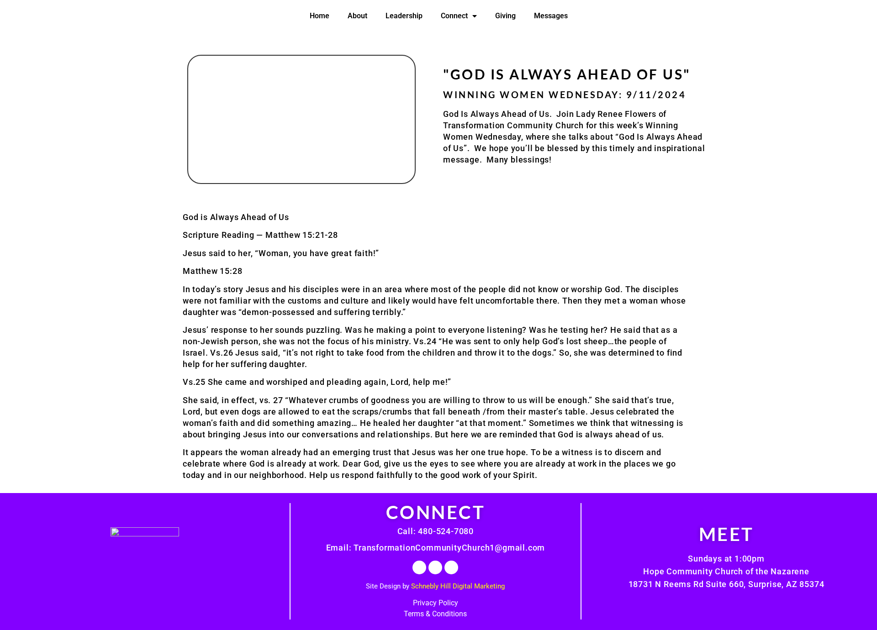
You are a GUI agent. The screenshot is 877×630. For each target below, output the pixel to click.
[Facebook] (419, 567)
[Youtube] (451, 567)
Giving (505, 15)
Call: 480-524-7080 (435, 531)
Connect (454, 15)
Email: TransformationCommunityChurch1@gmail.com (435, 547)
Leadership (404, 15)
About (357, 15)
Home (319, 15)
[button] (301, 119)
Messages (551, 15)
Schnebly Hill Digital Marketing (458, 586)
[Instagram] (435, 567)
